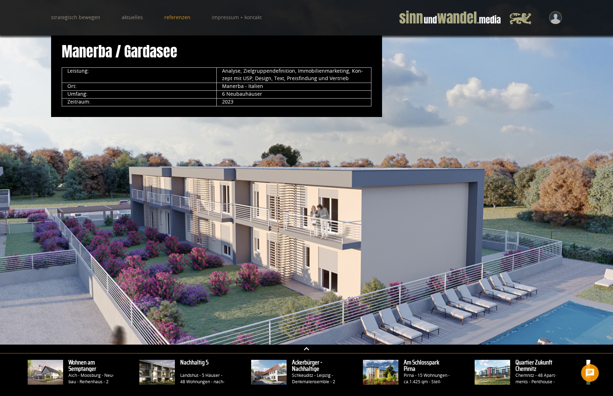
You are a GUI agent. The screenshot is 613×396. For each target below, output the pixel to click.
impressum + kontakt (237, 17)
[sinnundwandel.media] (465, 17)
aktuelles (132, 17)
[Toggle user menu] (555, 17)
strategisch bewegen (75, 17)
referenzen (177, 17)
